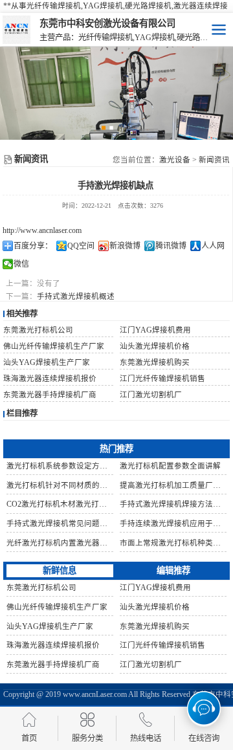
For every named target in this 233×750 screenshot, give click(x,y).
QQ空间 (80, 245)
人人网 (213, 245)
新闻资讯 (214, 160)
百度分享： (33, 245)
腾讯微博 (170, 245)
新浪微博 (124, 245)
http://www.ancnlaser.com (42, 230)
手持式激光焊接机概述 (76, 296)
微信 (21, 264)
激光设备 (174, 160)
